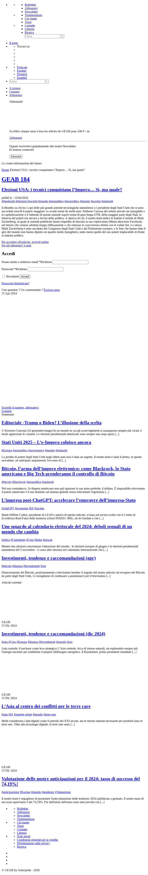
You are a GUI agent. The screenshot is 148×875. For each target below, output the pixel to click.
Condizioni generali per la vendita (37, 839)
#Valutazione (63, 792)
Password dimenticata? (15, 283)
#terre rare (50, 714)
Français (22, 67)
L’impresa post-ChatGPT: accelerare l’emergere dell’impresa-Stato (69, 500)
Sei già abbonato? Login (16, 245)
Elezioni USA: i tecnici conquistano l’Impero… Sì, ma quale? (62, 189)
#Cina (30, 539)
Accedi (25, 276)
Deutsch (22, 74)
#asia (5, 642)
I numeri (14, 91)
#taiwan (47, 539)
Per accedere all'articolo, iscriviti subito (25, 242)
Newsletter (31, 11)
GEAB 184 (16, 179)
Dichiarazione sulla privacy (33, 843)
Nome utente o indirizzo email (27, 262)
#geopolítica (71, 201)
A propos (14, 88)
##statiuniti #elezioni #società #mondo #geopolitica (33, 201)
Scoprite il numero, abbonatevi (20, 407)
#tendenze (48, 792)
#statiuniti (107, 201)
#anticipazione (10, 792)
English (21, 70)
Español (22, 77)
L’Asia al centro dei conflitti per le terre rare (46, 706)
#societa (96, 201)
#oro (43, 566)
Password (14, 269)
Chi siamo (31, 18)
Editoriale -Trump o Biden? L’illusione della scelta (52, 422)
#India (38, 539)
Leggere (7, 411)
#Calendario (18, 539)
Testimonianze (33, 15)
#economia (21, 508)
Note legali (23, 836)
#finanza (17, 566)
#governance (36, 450)
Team (28, 22)
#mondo (85, 201)
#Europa (7, 450)
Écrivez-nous (52, 289)
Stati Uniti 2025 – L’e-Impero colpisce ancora (46, 442)
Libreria (29, 29)
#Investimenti (31, 566)
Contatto (30, 25)
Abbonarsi (31, 8)
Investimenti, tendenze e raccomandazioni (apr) (49, 557)
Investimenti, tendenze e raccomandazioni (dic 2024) (53, 633)
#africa (6, 539)
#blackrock (19, 482)
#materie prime (23, 714)
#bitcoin (6, 482)
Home (5, 170)
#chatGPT (8, 508)
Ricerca (29, 32)
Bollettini (30, 4)
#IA (31, 508)
